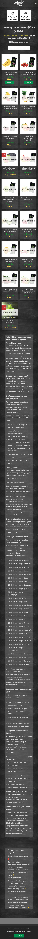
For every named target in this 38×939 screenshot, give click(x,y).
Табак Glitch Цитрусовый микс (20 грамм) (28, 290)
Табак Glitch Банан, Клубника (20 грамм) (9, 107)
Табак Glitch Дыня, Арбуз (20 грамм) (28, 169)
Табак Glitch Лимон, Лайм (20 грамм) (10, 230)
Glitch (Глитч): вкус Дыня (18, 578)
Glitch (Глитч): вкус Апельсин (20, 564)
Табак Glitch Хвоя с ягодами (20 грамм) (10, 290)
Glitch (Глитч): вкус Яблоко (19, 661)
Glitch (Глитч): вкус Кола (18, 612)
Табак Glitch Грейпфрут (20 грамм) (28, 138)
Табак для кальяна (20, 35)
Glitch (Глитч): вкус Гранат (18, 589)
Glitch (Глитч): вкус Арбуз (18, 567)
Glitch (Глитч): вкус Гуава (18, 598)
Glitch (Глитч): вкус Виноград (20, 654)
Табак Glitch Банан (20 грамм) (10, 73)
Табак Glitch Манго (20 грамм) (10, 260)
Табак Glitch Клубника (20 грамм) (28, 73)
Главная (6, 35)
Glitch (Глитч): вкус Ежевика (19, 585)
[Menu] (3, 3)
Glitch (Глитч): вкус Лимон (18, 623)
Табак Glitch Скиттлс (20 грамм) (28, 260)
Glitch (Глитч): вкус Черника (19, 574)
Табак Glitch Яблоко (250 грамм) (9, 321)
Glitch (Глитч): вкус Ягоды (18, 664)
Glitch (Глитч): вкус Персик (19, 644)
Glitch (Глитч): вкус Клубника (20, 605)
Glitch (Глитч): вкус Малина (19, 627)
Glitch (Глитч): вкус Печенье (19, 641)
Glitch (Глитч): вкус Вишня (19, 657)
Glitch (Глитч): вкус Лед (17, 619)
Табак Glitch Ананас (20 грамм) (28, 107)
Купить (10, 82)
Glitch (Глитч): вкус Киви (18, 602)
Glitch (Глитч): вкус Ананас (19, 560)
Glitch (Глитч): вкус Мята (18, 634)
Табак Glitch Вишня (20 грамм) (10, 137)
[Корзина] (35, 3)
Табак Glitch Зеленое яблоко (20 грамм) (9, 199)
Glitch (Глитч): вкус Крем (18, 616)
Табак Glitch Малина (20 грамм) (28, 230)
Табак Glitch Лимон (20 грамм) (28, 198)
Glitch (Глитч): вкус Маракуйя (20, 630)
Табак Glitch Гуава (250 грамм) (9, 169)
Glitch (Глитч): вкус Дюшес (19, 581)
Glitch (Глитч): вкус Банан (18, 571)
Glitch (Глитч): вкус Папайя (19, 637)
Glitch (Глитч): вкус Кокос (18, 609)
